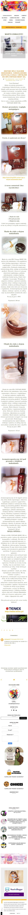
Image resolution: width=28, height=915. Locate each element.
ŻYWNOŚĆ (17, 22)
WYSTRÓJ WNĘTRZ (20, 20)
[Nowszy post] (1, 679)
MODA (23, 17)
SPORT (5, 20)
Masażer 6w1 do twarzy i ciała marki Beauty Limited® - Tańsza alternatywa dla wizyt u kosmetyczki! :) (17, 821)
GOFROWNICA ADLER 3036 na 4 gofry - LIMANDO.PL (17, 844)
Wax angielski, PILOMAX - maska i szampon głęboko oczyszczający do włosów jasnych (17, 837)
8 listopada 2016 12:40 (17, 639)
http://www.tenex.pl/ (14, 611)
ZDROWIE (10, 22)
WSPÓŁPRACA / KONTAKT (14, 27)
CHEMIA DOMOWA (7, 15)
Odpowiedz (7, 645)
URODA (11, 20)
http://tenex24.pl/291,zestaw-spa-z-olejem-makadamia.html (14, 178)
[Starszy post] (26, 679)
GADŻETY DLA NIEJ (14, 17)
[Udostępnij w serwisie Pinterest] (12, 630)
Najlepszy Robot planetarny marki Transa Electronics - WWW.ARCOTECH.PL (17, 828)
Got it (18, 913)
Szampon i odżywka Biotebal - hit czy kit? (17, 812)
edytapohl (7, 639)
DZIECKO (16, 15)
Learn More (12, 913)
